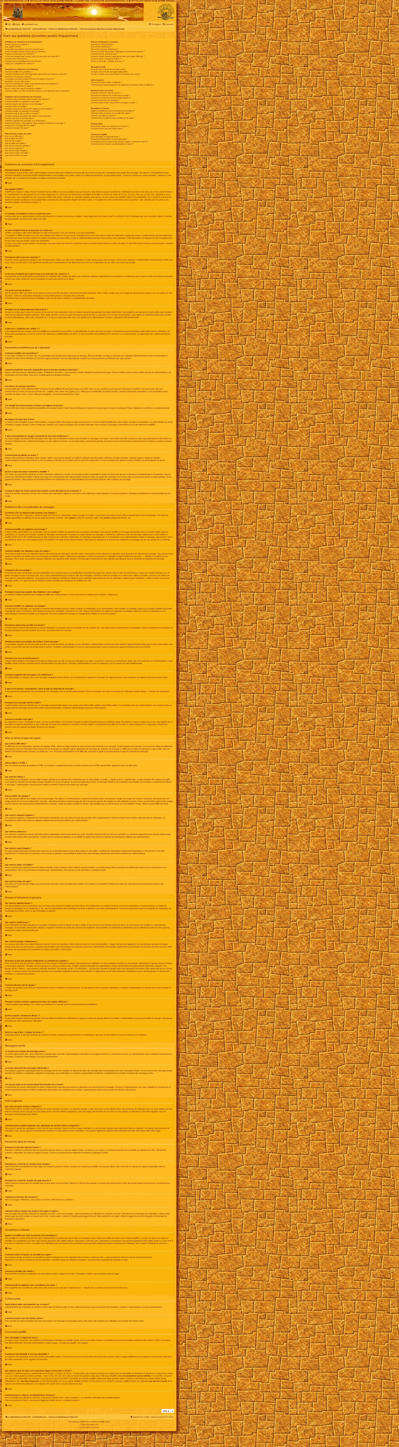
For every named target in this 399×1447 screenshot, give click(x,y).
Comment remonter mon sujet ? (17, 128)
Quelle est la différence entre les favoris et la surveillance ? (113, 111)
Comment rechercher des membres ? (105, 100)
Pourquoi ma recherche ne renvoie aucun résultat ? (110, 95)
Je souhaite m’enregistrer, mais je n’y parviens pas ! (24, 49)
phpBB (151, 425)
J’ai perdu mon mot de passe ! (16, 59)
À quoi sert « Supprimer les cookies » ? (20, 63)
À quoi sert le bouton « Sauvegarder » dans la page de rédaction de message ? (35, 123)
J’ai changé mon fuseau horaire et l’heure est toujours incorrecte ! (29, 79)
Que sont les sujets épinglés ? (16, 150)
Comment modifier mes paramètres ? (19, 72)
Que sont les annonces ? (14, 148)
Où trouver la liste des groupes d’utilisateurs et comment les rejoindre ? (117, 51)
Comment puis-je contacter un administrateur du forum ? (112, 144)
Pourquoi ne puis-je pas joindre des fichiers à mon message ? (28, 116)
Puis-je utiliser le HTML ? (14, 138)
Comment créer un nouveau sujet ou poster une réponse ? (27, 99)
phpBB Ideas (132, 1357)
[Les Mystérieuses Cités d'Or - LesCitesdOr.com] (166, 12)
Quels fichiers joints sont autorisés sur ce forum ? (109, 126)
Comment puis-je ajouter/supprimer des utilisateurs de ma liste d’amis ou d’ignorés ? (122, 85)
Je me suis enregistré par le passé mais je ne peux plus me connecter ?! (32, 56)
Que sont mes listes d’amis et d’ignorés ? (106, 82)
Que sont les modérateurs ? (101, 47)
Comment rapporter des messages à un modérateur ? (25, 121)
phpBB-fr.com (93, 1424)
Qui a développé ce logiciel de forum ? (105, 137)
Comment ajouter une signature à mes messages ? (24, 104)
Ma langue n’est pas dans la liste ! (17, 81)
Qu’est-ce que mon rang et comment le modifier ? (23, 88)
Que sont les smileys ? (13, 141)
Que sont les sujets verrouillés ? (17, 153)
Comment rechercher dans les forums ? (106, 93)
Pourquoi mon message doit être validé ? (20, 125)
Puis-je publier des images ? (15, 143)
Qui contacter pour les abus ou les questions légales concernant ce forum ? (119, 142)
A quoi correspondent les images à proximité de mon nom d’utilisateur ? (31, 84)
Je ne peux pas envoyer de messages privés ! (108, 69)
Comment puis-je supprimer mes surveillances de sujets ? (113, 118)
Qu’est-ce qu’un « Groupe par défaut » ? (106, 59)
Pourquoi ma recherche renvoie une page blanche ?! (110, 98)
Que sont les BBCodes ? (14, 136)
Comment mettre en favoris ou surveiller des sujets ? (111, 113)
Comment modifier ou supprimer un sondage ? (22, 111)
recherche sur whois (164, 1373)
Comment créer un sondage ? (16, 106)
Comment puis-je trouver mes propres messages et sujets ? (113, 102)
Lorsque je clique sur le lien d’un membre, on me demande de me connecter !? (37, 91)
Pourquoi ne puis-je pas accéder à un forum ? (22, 113)
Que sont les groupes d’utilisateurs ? (104, 49)
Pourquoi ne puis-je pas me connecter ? (20, 54)
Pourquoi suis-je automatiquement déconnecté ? (23, 61)
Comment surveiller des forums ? (103, 116)
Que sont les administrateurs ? (102, 44)
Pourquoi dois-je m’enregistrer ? (17, 44)
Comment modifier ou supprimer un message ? (22, 101)
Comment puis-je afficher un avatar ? (19, 86)
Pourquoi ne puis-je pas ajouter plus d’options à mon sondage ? (29, 109)
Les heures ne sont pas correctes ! (18, 77)
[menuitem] (8, 24)
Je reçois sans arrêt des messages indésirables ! (109, 72)
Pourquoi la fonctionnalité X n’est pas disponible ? (109, 139)
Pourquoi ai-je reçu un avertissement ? (19, 118)
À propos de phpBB (67, 1343)
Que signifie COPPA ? (13, 47)
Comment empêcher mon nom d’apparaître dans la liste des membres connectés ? (36, 74)
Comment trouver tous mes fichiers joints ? (107, 128)
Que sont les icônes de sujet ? (16, 155)
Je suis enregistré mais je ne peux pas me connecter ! (25, 51)
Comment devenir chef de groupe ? (104, 54)
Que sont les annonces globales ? (18, 146)
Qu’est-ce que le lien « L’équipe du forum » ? (107, 61)
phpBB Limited (73, 1340)
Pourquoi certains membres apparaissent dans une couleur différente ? (117, 56)
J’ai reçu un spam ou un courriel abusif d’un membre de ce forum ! (116, 74)
